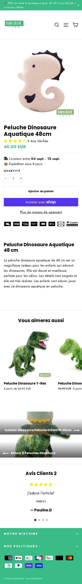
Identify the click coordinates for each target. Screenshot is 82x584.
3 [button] (43, 520)
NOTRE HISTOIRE (21, 534)
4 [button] (47, 520)
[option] (41, 497)
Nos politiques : (22, 546)
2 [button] (39, 520)
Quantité (12, 171)
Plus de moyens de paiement (41, 212)
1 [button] (35, 520)
